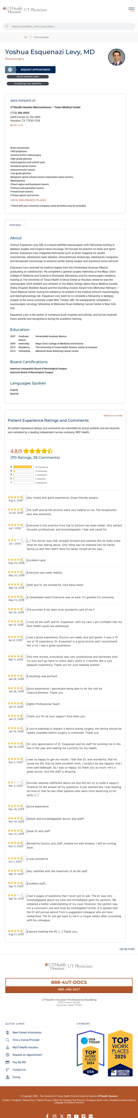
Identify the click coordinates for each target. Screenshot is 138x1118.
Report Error (29, 1100)
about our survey (113, 415)
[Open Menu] (131, 9)
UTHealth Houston (107, 1096)
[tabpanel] (65, 316)
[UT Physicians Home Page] (25, 37)
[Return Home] (25, 10)
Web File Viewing (62, 1100)
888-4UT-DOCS (69, 982)
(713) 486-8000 (19, 112)
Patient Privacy (44, 1100)
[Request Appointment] (30, 69)
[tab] (15, 224)
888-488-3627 (69, 989)
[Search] (7, 26)
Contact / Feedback (11, 1100)
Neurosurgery (14, 58)
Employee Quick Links (98, 1100)
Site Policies (78, 1100)
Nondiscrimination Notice (122, 1100)
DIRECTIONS (17, 125)
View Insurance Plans (28, 200)
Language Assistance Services (69, 1102)
